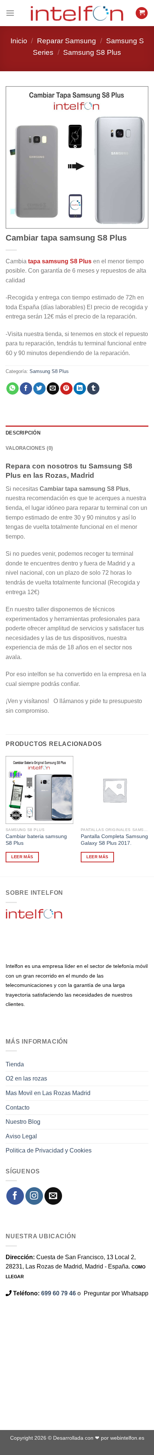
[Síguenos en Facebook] (15, 1196)
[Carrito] (142, 13)
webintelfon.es (127, 1438)
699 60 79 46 (58, 1293)
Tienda (15, 1064)
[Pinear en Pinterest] (66, 388)
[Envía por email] (53, 388)
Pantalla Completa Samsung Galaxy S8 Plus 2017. (114, 840)
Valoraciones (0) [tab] (29, 448)
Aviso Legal (21, 1136)
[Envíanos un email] (53, 1196)
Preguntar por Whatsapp (116, 1293)
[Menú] (10, 13)
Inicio (18, 41)
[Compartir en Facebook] (26, 388)
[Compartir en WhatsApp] (12, 388)
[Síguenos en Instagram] (34, 1196)
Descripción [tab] (23, 433)
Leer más (22, 857)
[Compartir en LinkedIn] (80, 388)
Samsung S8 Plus (92, 52)
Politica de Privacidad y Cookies (49, 1150)
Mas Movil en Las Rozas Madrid (48, 1093)
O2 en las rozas (26, 1078)
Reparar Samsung (66, 41)
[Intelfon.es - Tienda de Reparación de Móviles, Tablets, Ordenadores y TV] (77, 13)
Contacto (18, 1107)
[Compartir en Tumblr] (93, 388)
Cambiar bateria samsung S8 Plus (36, 840)
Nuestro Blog (23, 1122)
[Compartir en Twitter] (39, 388)
